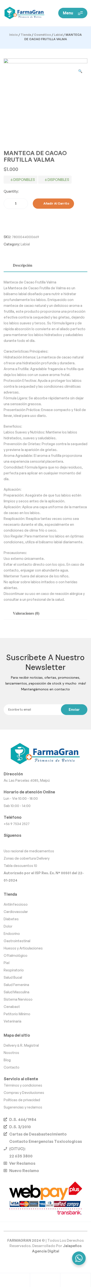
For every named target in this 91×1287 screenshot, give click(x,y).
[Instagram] (45, 842)
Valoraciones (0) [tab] (26, 613)
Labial (58, 35)
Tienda (26, 35)
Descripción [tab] (22, 265)
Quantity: (11, 191)
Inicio (13, 35)
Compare (5, 218)
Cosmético (42, 35)
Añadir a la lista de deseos (80, 203)
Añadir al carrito (56, 203)
